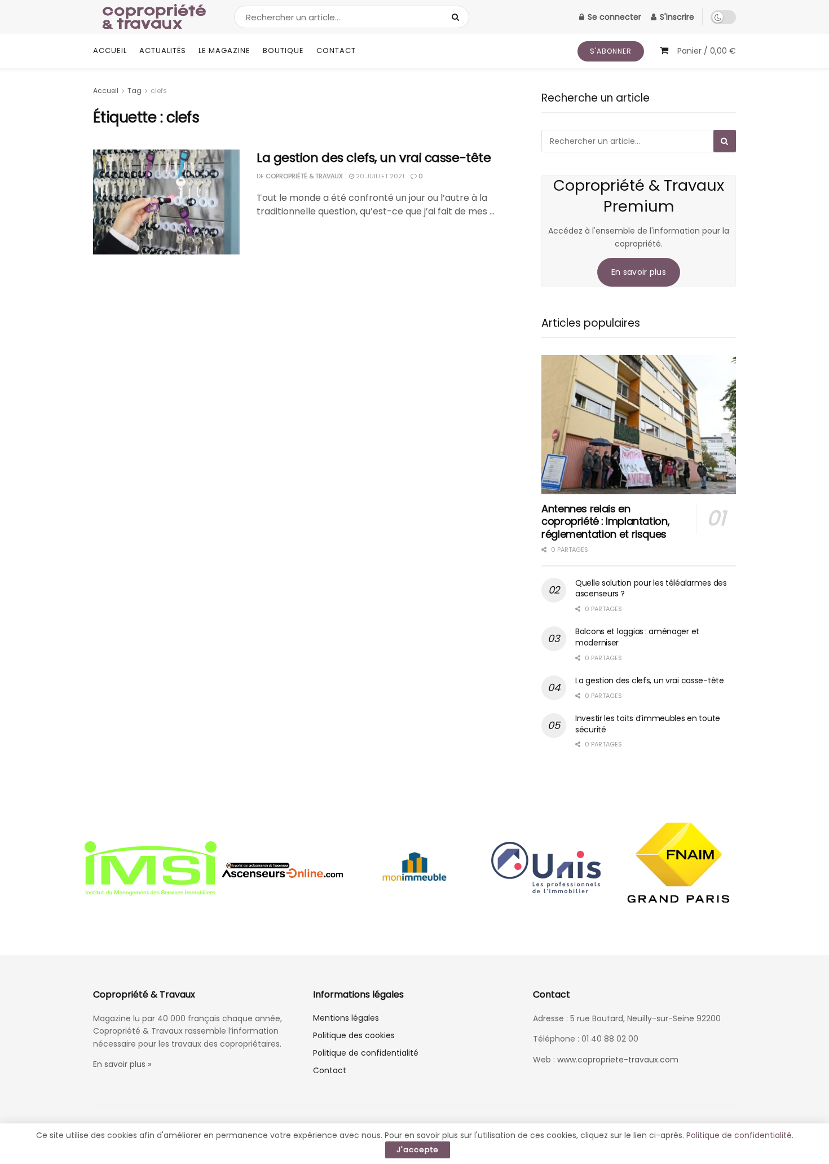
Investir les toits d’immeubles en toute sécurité (647, 724)
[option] (151, 870)
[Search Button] (457, 17)
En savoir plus (638, 272)
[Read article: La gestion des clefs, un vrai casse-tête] (166, 202)
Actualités (162, 50)
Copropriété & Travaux (304, 176)
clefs (159, 90)
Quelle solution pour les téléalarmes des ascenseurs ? (651, 588)
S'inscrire (676, 17)
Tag (134, 90)
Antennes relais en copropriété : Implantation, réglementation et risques (605, 521)
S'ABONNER (611, 51)
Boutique (283, 50)
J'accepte (417, 1149)
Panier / (706, 50)
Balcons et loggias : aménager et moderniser (637, 637)
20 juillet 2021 (379, 176)
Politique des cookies (354, 1035)
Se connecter (613, 17)
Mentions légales (346, 1018)
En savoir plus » (122, 1064)
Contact (336, 50)
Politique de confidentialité (365, 1052)
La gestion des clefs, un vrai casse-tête (374, 157)
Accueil (110, 50)
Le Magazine (224, 50)
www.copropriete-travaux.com (617, 1059)
